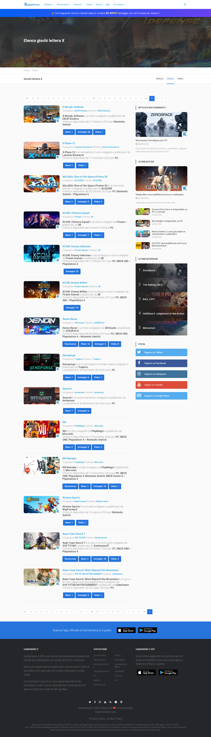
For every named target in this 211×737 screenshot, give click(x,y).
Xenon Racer (69, 318)
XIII (64, 422)
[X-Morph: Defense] (42, 114)
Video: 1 (99, 132)
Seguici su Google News (157, 395)
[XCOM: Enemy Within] (42, 289)
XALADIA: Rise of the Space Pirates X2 (85, 176)
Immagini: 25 (84, 132)
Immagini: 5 (83, 201)
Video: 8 (115, 344)
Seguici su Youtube (154, 385)
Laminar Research (83, 147)
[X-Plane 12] (42, 150)
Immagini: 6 (83, 377)
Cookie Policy (114, 718)
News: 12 (85, 344)
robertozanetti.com (105, 711)
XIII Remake (69, 458)
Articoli (77, 4)
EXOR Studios (81, 111)
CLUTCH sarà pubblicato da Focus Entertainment (169, 244)
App (108, 4)
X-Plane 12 (68, 143)
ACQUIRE (79, 180)
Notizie (48, 4)
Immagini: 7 (83, 235)
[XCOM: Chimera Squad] (42, 220)
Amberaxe (79, 392)
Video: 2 (115, 559)
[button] (126, 630)
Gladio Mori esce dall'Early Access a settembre (160, 194)
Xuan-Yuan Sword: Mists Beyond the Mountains (90, 570)
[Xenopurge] (42, 362)
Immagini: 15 (72, 271)
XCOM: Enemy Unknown (76, 246)
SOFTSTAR (80, 538)
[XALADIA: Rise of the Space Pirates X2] (42, 183)
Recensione (70, 344)
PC (95, 676)
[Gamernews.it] (31, 4)
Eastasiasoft (101, 538)
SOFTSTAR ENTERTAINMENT (88, 574)
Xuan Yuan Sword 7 (73, 533)
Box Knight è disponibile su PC (167, 221)
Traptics (79, 359)
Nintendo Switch (101, 671)
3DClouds (79, 323)
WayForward (81, 501)
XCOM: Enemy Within (74, 282)
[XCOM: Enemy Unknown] (42, 253)
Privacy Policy (97, 718)
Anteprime (119, 671)
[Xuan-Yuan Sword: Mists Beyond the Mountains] (42, 577)
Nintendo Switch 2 (101, 665)
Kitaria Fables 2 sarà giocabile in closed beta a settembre (168, 232)
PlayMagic (80, 426)
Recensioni (62, 4)
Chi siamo (118, 4)
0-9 (27, 98)
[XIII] (42, 429)
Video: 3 (98, 201)
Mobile (97, 680)
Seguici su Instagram (155, 374)
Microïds (99, 426)
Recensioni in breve (121, 665)
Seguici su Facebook (155, 363)
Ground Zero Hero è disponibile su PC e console (169, 210)
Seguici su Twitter (154, 352)
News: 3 (69, 201)
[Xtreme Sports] (42, 504)
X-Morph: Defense (73, 106)
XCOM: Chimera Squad (76, 212)
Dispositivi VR (100, 685)
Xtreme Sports (71, 497)
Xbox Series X (100, 660)
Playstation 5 (100, 655)
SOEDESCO (99, 323)
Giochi (99, 4)
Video (89, 4)
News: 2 (84, 559)
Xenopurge (68, 355)
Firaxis (78, 217)
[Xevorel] (42, 395)
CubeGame (117, 574)
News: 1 (69, 132)
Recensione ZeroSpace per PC (151, 140)
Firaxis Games (81, 250)
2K (92, 217)
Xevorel (66, 388)
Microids (99, 462)
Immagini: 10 (72, 307)
